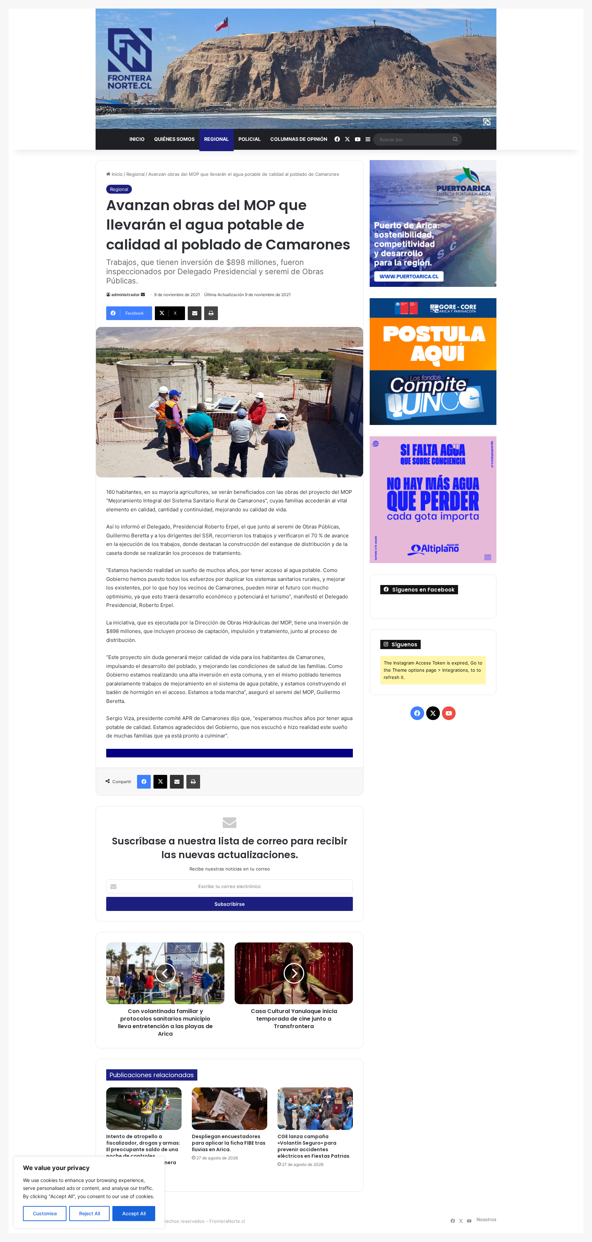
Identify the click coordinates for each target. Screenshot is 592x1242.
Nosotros (486, 1219)
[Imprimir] (211, 313)
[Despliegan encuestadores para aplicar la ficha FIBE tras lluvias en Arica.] (229, 1108)
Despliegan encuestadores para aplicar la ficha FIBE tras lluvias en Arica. (229, 1143)
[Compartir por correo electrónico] (194, 313)
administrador (125, 294)
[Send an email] (143, 294)
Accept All (134, 1213)
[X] (160, 782)
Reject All (89, 1213)
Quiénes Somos (174, 139)
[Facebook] (144, 782)
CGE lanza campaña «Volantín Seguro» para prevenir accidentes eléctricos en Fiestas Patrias (313, 1146)
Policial (249, 139)
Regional (216, 139)
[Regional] (296, 69)
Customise (45, 1213)
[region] (89, 1192)
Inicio (137, 139)
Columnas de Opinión (298, 139)
